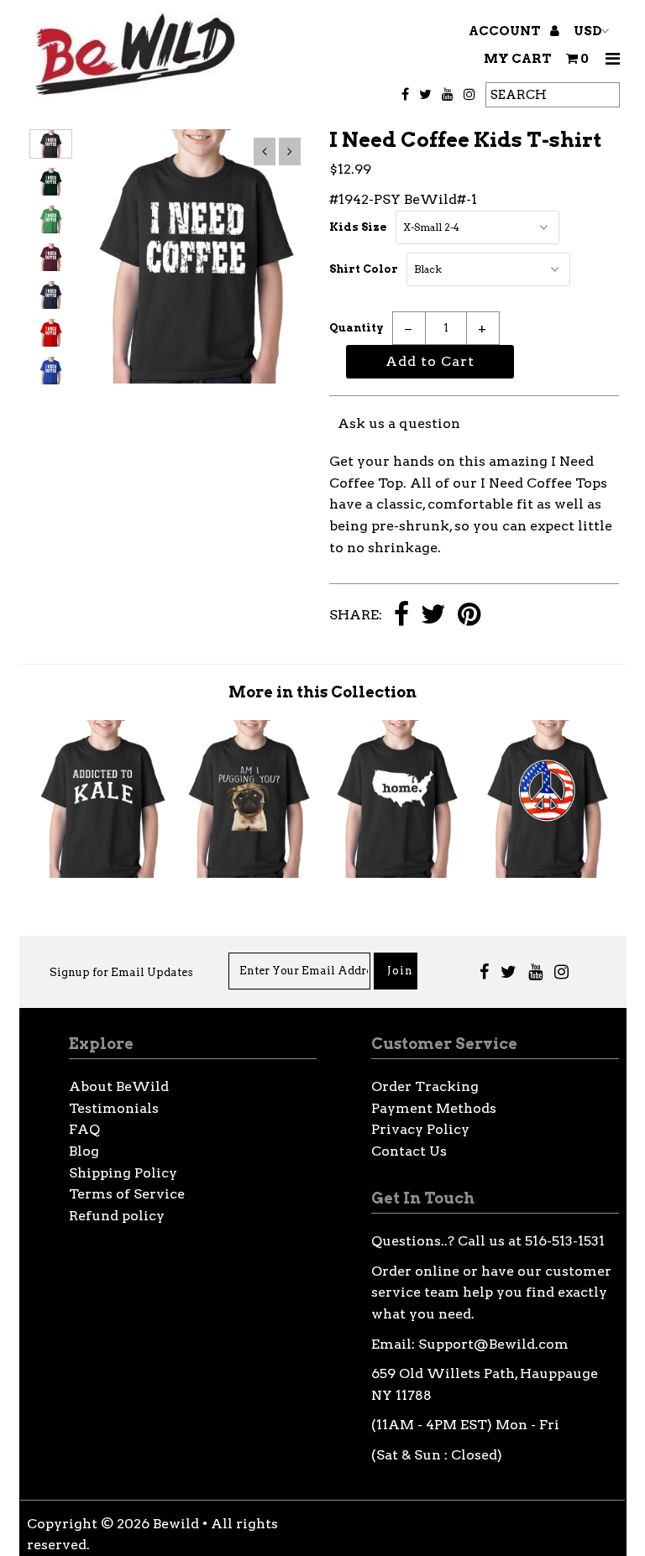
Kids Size (358, 227)
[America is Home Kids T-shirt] (397, 873)
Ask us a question (399, 423)
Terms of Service (127, 1194)
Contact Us (409, 1151)
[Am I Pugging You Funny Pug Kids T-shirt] (249, 873)
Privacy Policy (420, 1129)
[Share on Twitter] (433, 615)
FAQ (84, 1129)
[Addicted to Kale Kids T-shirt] (101, 873)
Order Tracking (425, 1086)
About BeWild (119, 1086)
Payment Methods (433, 1108)
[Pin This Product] (469, 615)
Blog (84, 1151)
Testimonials (114, 1108)
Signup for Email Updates (121, 972)
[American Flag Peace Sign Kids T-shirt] (545, 873)
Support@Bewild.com (493, 1344)
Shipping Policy (123, 1173)
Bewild (176, 1524)
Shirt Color (363, 269)
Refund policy (117, 1216)
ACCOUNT (506, 31)
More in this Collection (322, 692)
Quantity (356, 327)
